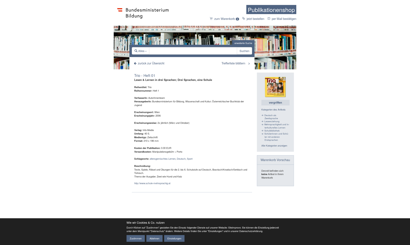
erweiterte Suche (243, 43)
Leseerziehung (271, 121)
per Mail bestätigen (284, 18)
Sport (190, 158)
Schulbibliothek (272, 130)
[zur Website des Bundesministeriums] (143, 13)
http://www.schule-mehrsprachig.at (152, 183)
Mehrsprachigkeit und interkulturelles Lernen (276, 126)
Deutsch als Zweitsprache (271, 117)
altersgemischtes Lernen (163, 158)
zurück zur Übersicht (151, 63)
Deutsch (181, 158)
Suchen (244, 51)
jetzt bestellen (255, 18)
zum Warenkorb (226, 18)
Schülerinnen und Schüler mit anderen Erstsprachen (276, 137)
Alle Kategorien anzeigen (274, 145)
